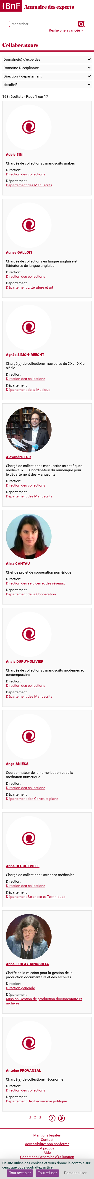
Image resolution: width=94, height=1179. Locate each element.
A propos (47, 1148)
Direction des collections (25, 174)
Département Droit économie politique (36, 1101)
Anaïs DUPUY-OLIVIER (24, 661)
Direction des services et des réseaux (35, 583)
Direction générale (20, 988)
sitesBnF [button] (10, 84)
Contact (47, 1139)
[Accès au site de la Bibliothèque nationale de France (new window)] (11, 6)
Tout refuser (47, 1173)
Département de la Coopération (31, 594)
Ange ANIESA (17, 764)
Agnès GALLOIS (19, 252)
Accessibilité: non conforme (47, 1144)
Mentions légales (47, 1135)
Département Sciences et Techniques (35, 896)
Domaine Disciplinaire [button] (21, 68)
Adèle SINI (15, 154)
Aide (47, 1152)
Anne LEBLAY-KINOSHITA (27, 964)
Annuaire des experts (49, 6)
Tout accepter (20, 1173)
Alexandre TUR (18, 457)
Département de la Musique (28, 389)
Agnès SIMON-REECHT (25, 354)
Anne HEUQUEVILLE (22, 866)
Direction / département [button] (22, 76)
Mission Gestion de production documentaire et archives (44, 1001)
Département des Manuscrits (29, 185)
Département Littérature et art (29, 287)
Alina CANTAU (18, 563)
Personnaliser (75, 1173)
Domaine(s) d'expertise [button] (21, 59)
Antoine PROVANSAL (23, 1070)
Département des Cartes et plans (32, 799)
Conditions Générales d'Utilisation (47, 1157)
